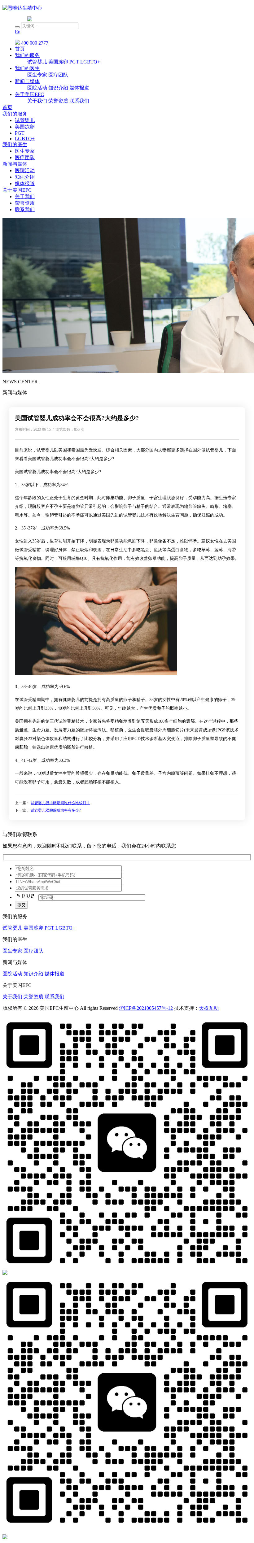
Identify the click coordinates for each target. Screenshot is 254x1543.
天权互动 (209, 1008)
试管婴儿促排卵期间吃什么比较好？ (60, 803)
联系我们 (79, 100)
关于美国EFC (29, 94)
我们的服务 (27, 55)
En (17, 31)
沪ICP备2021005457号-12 (146, 1008)
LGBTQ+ (90, 61)
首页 (20, 48)
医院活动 (37, 87)
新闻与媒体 (27, 81)
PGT (74, 61)
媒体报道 (79, 87)
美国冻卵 (58, 61)
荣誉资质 (58, 100)
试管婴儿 (37, 61)
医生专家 (37, 74)
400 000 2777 (34, 43)
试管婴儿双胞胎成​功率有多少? (56, 810)
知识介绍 (58, 87)
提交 (21, 905)
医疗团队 (58, 74)
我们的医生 (27, 68)
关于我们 (37, 100)
